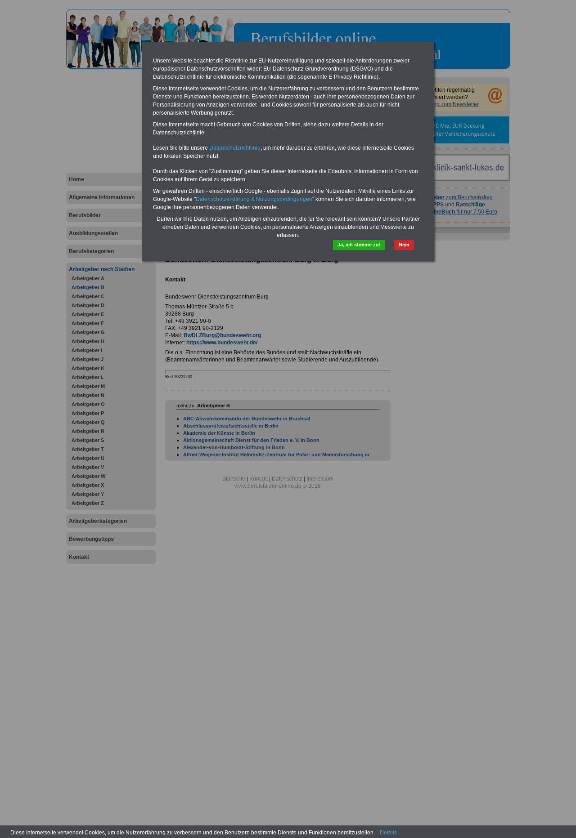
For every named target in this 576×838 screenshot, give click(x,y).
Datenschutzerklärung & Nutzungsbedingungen (254, 199)
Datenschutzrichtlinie (235, 148)
